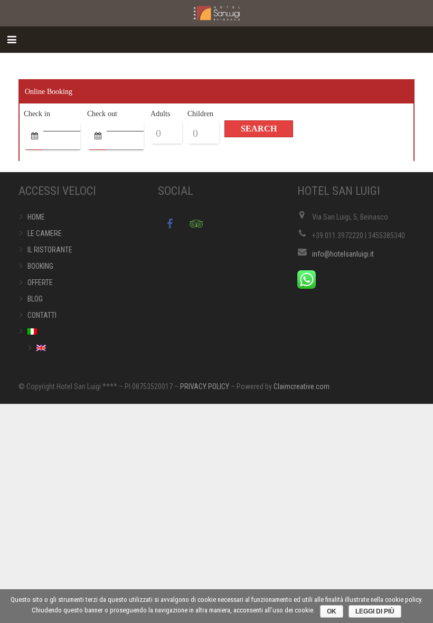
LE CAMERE (44, 233)
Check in (37, 114)
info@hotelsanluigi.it (343, 254)
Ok (331, 611)
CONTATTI (42, 315)
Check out (102, 114)
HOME (36, 217)
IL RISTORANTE (49, 250)
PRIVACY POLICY (204, 386)
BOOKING (40, 266)
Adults (160, 114)
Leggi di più (374, 611)
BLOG (35, 299)
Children (200, 114)
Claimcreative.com (302, 386)
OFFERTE (40, 282)
